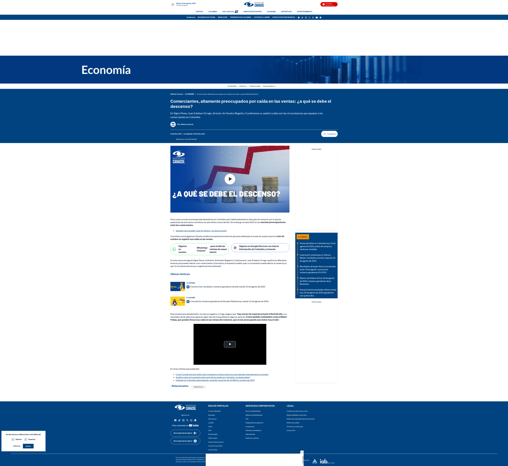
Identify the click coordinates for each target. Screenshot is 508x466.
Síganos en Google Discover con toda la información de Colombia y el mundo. (259, 247)
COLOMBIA (212, 12)
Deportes (31, 439)
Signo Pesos (198, 387)
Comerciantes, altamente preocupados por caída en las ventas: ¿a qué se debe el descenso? (227, 94)
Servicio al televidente (253, 411)
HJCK (210, 427)
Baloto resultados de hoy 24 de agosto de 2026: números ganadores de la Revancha (317, 281)
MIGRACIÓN (222, 17)
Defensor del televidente (254, 415)
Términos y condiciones (295, 427)
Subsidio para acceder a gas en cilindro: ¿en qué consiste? (201, 230)
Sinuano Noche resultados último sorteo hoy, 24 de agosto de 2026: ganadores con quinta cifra (318, 292)
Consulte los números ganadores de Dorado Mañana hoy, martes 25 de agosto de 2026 (229, 301)
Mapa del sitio (250, 434)
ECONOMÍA (271, 12)
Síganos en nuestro (182, 249)
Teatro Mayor (213, 438)
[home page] (254, 4)
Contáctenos (250, 427)
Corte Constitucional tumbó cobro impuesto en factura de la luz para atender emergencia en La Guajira (222, 374)
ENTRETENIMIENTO (304, 12)
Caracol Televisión (214, 411)
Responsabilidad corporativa (297, 415)
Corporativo (291, 430)
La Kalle (211, 423)
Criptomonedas (254, 86)
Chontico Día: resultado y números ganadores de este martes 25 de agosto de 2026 (227, 286)
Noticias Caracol (176, 94)
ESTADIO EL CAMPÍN (262, 17)
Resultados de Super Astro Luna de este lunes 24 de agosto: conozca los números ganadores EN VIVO (318, 269)
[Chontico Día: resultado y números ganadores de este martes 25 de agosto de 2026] (177, 286)
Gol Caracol (212, 419)
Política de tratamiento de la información (301, 419)
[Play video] (230, 179)
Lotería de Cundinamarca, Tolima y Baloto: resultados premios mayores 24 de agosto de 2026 (317, 258)
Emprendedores (269, 86)
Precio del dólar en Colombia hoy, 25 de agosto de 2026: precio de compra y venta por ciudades (317, 246)
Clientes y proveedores (253, 430)
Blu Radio (211, 415)
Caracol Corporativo (215, 446)
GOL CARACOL (228, 12)
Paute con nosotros (252, 438)
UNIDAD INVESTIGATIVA (252, 12)
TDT (247, 419)
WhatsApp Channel (202, 249)
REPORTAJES (286, 12)
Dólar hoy (242, 86)
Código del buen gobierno (254, 423)
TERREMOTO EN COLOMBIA (240, 17)
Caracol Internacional (215, 442)
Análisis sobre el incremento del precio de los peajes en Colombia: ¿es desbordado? (213, 377)
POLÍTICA (199, 12)
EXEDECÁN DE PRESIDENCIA (283, 17)
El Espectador (213, 434)
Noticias (19, 439)
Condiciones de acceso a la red (297, 411)
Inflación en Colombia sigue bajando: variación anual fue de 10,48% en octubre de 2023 (215, 380)
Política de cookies (293, 423)
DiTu (210, 430)
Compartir (329, 134)
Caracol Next (212, 450)
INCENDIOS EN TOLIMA (206, 17)
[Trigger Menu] (172, 4)
